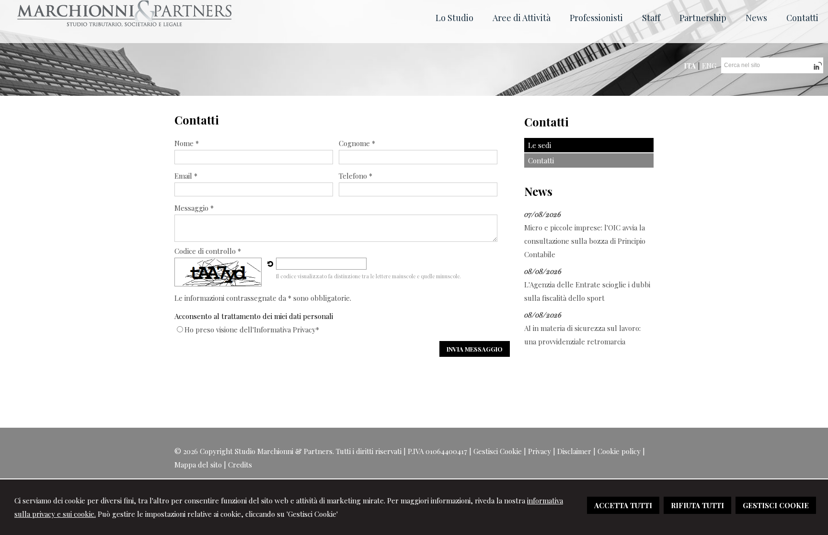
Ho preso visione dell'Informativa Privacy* (251, 329)
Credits (240, 464)
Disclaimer (574, 451)
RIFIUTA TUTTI (697, 505)
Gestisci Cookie (497, 451)
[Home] (124, 24)
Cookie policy (619, 451)
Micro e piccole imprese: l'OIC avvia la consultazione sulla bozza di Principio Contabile (584, 241)
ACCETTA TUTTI (623, 505)
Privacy (539, 451)
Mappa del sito (198, 464)
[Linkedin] (817, 69)
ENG (709, 65)
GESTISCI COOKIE (776, 505)
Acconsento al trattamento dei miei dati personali (253, 316)
